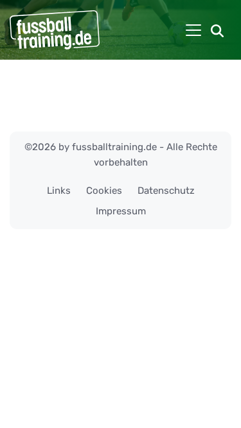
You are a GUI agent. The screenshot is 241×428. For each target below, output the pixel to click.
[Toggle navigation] (193, 30)
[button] (217, 30)
